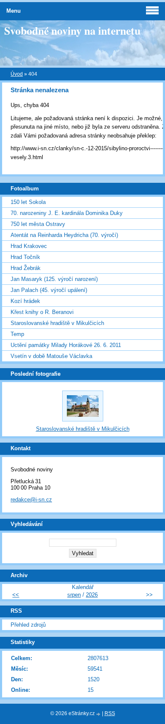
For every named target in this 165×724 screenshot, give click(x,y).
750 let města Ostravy (38, 224)
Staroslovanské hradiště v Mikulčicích (57, 323)
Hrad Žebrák (26, 268)
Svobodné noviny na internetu (72, 30)
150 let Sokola (28, 202)
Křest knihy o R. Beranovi (42, 312)
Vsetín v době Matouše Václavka (51, 356)
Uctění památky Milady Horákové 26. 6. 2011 (66, 345)
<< (15, 595)
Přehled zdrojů (28, 625)
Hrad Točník (25, 257)
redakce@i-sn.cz (31, 499)
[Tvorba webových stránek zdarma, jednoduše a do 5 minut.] (99, 714)
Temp (17, 334)
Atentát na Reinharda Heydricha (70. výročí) (64, 235)
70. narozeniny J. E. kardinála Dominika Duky (67, 213)
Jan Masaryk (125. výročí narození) (54, 279)
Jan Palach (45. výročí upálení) (49, 290)
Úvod (17, 74)
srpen (74, 595)
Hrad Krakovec (29, 246)
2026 (92, 595)
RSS (109, 713)
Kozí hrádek (25, 301)
